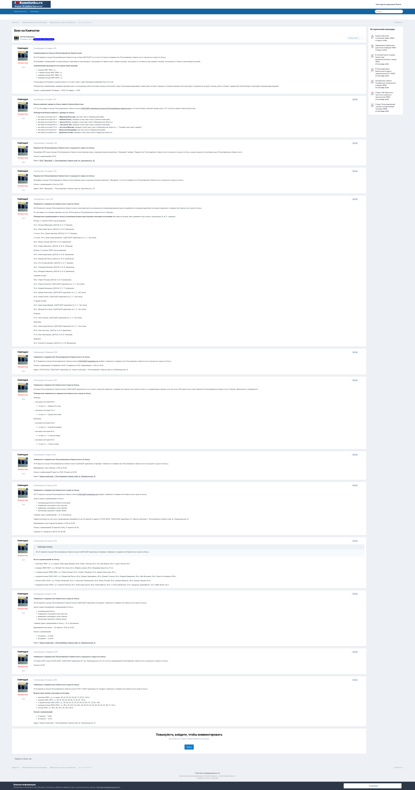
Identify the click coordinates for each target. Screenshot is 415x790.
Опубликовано (45, 48)
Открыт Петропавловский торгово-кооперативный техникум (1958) (385, 106)
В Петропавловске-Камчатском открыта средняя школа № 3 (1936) (385, 71)
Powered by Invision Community (207, 778)
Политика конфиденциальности (207, 773)
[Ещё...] (362, 48)
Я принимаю (373, 786)
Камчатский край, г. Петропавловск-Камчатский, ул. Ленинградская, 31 (67, 476)
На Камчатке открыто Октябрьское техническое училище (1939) (385, 83)
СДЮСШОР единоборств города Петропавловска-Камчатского (106, 108)
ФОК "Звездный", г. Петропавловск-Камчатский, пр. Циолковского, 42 (67, 160)
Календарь (34, 11)
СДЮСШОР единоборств (88, 361)
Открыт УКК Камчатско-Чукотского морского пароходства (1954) (384, 95)
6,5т (23, 67)
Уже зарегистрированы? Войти (389, 4)
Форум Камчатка (20, 11)
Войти (189, 747)
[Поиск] (400, 11)
